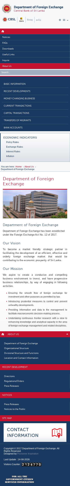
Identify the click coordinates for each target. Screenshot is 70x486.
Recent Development (15, 367)
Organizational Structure (16, 348)
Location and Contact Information (21, 358)
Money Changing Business (19, 98)
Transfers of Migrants (17, 120)
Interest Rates (13, 151)
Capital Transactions (16, 113)
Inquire (5, 60)
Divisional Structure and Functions (21, 353)
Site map (7, 418)
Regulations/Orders (14, 381)
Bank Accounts (13, 127)
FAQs (4, 43)
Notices (6, 37)
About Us (6, 66)
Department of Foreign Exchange (21, 343)
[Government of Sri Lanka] (21, 18)
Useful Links (8, 54)
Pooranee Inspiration (27, 453)
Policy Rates (12, 142)
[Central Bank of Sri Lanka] (9, 18)
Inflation (10, 156)
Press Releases (11, 386)
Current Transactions (17, 106)
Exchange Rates (14, 147)
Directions (9, 376)
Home (3, 31)
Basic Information (15, 84)
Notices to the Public (14, 409)
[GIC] (19, 479)
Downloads (8, 48)
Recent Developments (17, 91)
